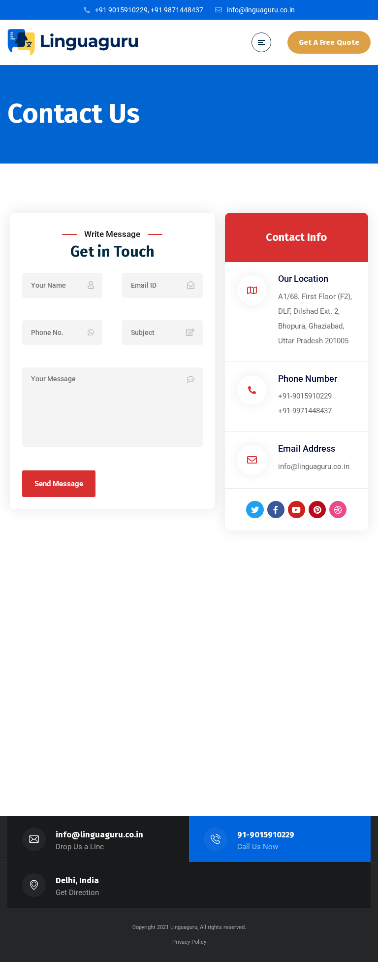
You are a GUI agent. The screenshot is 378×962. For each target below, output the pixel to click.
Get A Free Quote (329, 42)
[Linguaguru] (72, 42)
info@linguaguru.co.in (99, 834)
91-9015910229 (265, 834)
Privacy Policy (189, 942)
